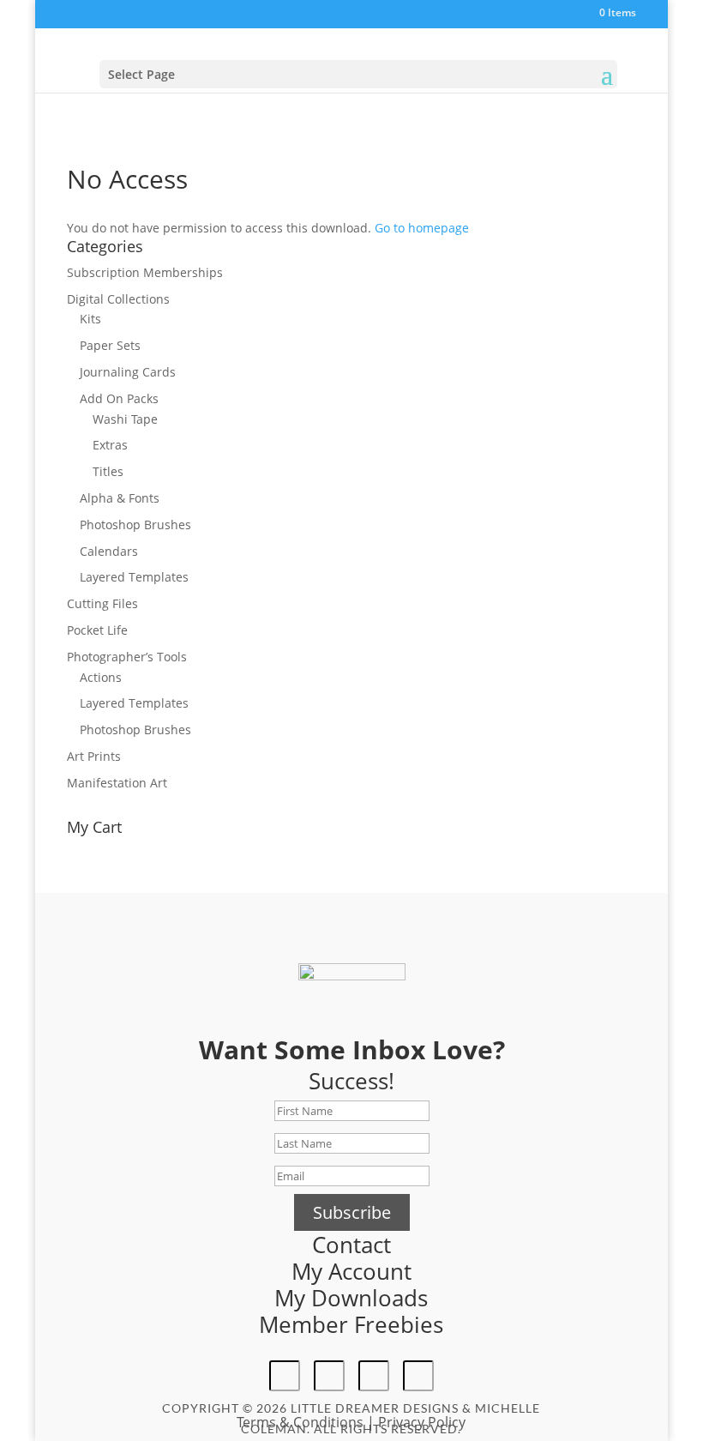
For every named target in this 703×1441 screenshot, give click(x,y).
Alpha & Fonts (119, 498)
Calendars (109, 551)
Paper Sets (110, 345)
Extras (110, 445)
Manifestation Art (117, 783)
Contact (351, 1244)
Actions (101, 677)
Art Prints (94, 756)
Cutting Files (102, 603)
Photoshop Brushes (135, 524)
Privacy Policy (422, 1422)
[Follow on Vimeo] (418, 1375)
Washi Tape (125, 419)
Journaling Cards (128, 372)
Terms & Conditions (300, 1422)
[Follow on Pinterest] (373, 1375)
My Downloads (351, 1297)
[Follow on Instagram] (329, 1375)
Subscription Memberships (145, 272)
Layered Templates (134, 577)
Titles (108, 471)
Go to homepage (422, 228)
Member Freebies (351, 1324)
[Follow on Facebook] (284, 1375)
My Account (351, 1271)
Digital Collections (118, 299)
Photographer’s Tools (127, 656)
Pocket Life (97, 630)
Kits (90, 319)
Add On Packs (119, 398)
